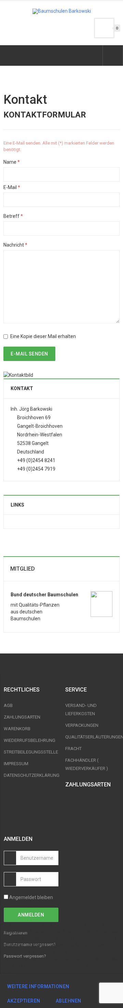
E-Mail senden (29, 354)
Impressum (16, 763)
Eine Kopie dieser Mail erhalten (43, 336)
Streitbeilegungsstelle (31, 752)
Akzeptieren (23, 1001)
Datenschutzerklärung (31, 775)
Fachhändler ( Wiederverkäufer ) (86, 764)
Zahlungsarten (22, 717)
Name (11, 162)
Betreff (13, 216)
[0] (104, 28)
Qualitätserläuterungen (92, 736)
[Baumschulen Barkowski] (61, 11)
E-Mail (11, 187)
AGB (8, 705)
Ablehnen (68, 1001)
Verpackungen (81, 725)
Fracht (73, 748)
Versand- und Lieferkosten (81, 709)
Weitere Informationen (38, 986)
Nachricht (15, 245)
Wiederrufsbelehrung (29, 740)
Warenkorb (17, 728)
